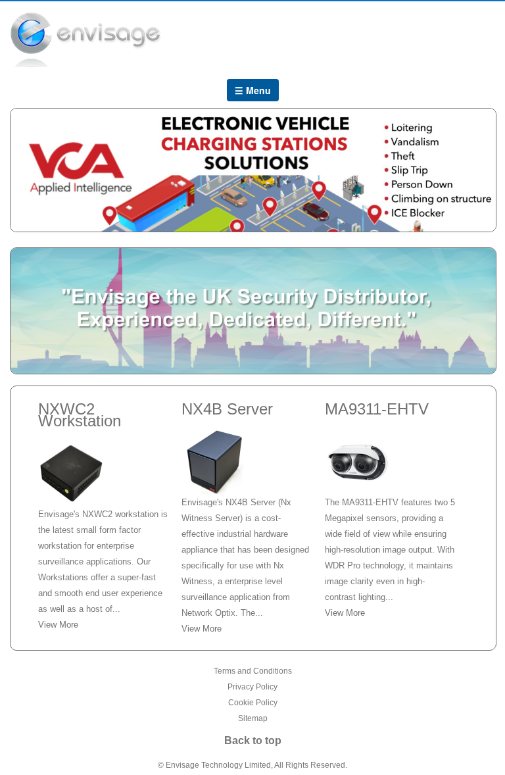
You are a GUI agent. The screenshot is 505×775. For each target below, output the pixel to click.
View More (58, 625)
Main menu (485, 34)
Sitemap (253, 718)
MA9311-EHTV (377, 409)
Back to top (252, 740)
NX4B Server (227, 409)
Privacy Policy (252, 686)
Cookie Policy (252, 702)
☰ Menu (253, 90)
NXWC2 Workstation (79, 415)
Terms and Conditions (253, 671)
